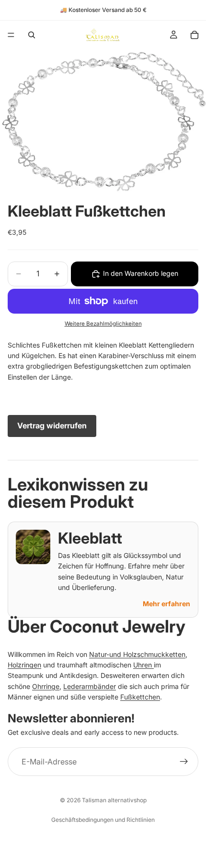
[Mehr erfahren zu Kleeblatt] (33, 547)
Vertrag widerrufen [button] (52, 425)
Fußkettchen (140, 697)
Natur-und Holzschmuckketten (137, 654)
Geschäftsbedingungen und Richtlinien (103, 819)
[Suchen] (31, 34)
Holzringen (24, 665)
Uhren (143, 665)
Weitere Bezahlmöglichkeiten (103, 323)
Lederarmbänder (89, 686)
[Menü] (11, 35)
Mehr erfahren (166, 604)
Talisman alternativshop (114, 800)
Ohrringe (45, 686)
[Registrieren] (184, 762)
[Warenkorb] (194, 34)
